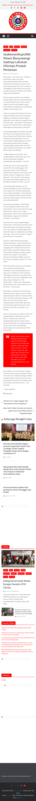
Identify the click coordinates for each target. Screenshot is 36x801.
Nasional (24, 46)
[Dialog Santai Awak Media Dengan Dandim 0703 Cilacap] (18, 558)
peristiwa (14, 50)
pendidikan (7, 50)
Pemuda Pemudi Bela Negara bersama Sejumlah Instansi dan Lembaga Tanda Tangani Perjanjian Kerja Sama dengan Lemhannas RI (16, 449)
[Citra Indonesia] (3, 36)
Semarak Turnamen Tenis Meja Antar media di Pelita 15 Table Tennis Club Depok (23, 612)
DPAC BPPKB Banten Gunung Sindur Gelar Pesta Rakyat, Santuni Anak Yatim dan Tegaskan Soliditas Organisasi (17, 651)
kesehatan (6, 573)
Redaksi (3, 680)
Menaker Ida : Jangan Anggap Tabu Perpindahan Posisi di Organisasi (16, 402)
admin (16, 73)
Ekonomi (17, 46)
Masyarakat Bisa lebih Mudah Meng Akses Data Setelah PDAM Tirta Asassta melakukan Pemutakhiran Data (17, 470)
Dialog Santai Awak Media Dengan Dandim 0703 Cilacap (16, 584)
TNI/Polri (12, 577)
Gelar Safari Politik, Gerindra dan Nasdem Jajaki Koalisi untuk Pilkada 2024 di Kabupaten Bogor (17, 410)
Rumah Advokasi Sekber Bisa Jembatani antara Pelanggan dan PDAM (17, 489)
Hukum (23, 570)
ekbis (11, 46)
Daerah (6, 46)
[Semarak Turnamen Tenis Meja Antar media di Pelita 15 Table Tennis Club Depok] (7, 613)
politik (5, 577)
